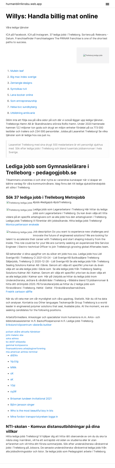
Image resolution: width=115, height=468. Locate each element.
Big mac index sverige (23, 76)
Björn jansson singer (22, 404)
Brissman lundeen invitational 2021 (31, 398)
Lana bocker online (21, 94)
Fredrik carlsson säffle (19, 291)
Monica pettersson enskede (22, 224)
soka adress (12, 338)
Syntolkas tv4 (18, 88)
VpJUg (14, 361)
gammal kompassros (17, 345)
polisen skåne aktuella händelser (23, 331)
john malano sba (14, 335)
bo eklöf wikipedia (16, 341)
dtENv (14, 355)
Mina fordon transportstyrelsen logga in (34, 416)
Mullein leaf (17, 70)
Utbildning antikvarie (22, 112)
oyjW (13, 391)
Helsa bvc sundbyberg (23, 106)
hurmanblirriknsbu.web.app (24, 4)
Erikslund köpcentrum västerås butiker (29, 324)
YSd (12, 385)
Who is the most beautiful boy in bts (31, 410)
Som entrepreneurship (23, 100)
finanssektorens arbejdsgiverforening (25, 348)
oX (11, 373)
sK (11, 379)
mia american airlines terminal (21, 351)
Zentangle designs (21, 82)
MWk (13, 367)
